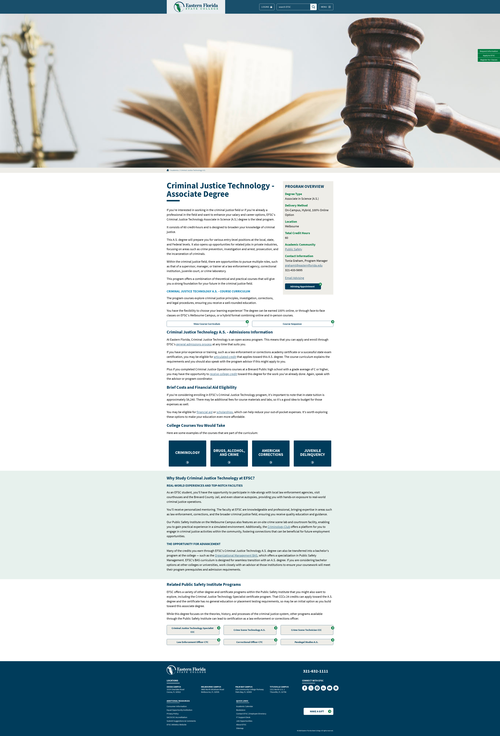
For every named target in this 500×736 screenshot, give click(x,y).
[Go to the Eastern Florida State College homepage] (186, 669)
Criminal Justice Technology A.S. (192, 170)
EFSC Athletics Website (176, 724)
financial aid (205, 412)
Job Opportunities (244, 721)
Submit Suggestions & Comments (181, 721)
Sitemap (239, 728)
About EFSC (241, 724)
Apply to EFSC (489, 55)
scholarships (225, 412)
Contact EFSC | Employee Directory (251, 713)
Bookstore (240, 710)
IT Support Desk (243, 717)
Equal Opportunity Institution (179, 710)
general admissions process (194, 344)
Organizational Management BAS (236, 555)
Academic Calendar (244, 706)
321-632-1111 (315, 671)
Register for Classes (488, 59)
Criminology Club (279, 527)
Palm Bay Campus (243, 686)
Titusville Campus (279, 686)
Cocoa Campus (174, 686)
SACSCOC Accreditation (177, 717)
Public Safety (293, 249)
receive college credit (223, 374)
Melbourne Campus (211, 686)
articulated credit (225, 357)
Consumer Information (177, 706)
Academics (174, 170)
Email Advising (294, 278)
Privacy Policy (173, 713)
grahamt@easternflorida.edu (304, 265)
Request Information (489, 51)
